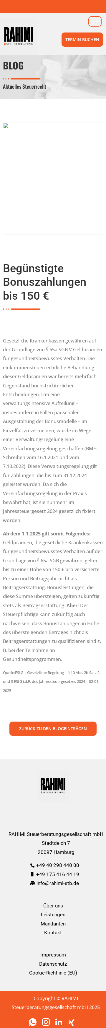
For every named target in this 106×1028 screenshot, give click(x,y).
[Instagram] (46, 1022)
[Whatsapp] (33, 1022)
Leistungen (53, 914)
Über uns (53, 906)
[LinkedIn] (59, 1022)
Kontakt (53, 933)
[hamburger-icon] (95, 21)
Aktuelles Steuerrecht (24, 86)
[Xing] (73, 1022)
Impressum (53, 955)
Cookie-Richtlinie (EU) (53, 973)
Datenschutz (53, 964)
